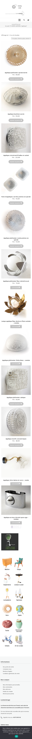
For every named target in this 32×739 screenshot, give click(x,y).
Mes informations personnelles (11, 685)
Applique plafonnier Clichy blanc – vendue (16, 360)
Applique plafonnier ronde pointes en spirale (16, 239)
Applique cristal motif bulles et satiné (16, 155)
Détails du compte (8, 691)
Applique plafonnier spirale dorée (16, 72)
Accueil (7, 26)
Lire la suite (15, 287)
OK (16, 736)
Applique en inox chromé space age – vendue (16, 518)
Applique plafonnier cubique (16, 397)
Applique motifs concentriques (16, 439)
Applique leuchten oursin (16, 114)
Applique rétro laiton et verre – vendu (16, 480)
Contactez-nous (7, 669)
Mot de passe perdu (8, 693)
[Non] (30, 732)
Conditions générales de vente (11, 673)
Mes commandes (7, 687)
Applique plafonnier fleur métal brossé (16, 281)
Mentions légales (7, 671)
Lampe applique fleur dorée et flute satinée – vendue (16, 322)
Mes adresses (7, 689)
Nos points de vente (8, 667)
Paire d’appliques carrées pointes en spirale (16, 197)
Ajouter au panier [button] (15, 79)
